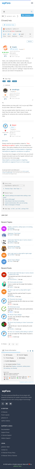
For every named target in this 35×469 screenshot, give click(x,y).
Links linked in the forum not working (14, 201)
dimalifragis (15, 89)
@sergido (5, 140)
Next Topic (17, 188)
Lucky (10, 261)
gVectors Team (5, 447)
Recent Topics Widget (14, 260)
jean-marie (12, 248)
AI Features (4, 412)
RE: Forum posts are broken (15, 282)
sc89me (11, 242)
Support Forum (5, 432)
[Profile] (4, 56)
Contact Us (4, 449)
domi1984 (11, 254)
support (11, 234)
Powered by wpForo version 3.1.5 (26, 382)
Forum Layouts (5, 415)
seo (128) (18, 208)
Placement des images (14, 246)
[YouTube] (6, 403)
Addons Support (5, 438)
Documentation (5, 429)
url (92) (13, 208)
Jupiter (11, 287)
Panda (10, 229)
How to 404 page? (10, 199)
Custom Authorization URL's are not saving (16, 203)
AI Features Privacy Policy (8, 452)
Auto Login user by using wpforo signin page (20, 253)
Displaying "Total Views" (14, 233)
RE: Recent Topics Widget (15, 314)
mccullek (11, 329)
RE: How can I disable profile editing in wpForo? (20, 331)
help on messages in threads (12, 204)
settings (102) (24, 208)
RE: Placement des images (15, 299)
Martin (11, 312)
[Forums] (3, 16)
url (4, 81)
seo (9, 81)
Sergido (14, 47)
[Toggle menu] (32, 3)
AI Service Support (6, 435)
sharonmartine (13, 279)
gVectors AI (4, 417)
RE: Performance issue (14, 307)
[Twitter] (2, 403)
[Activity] (6, 56)
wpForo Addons (5, 420)
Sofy (10, 304)
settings (15, 81)
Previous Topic (8, 188)
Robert (13, 31)
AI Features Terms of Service (9, 455)
